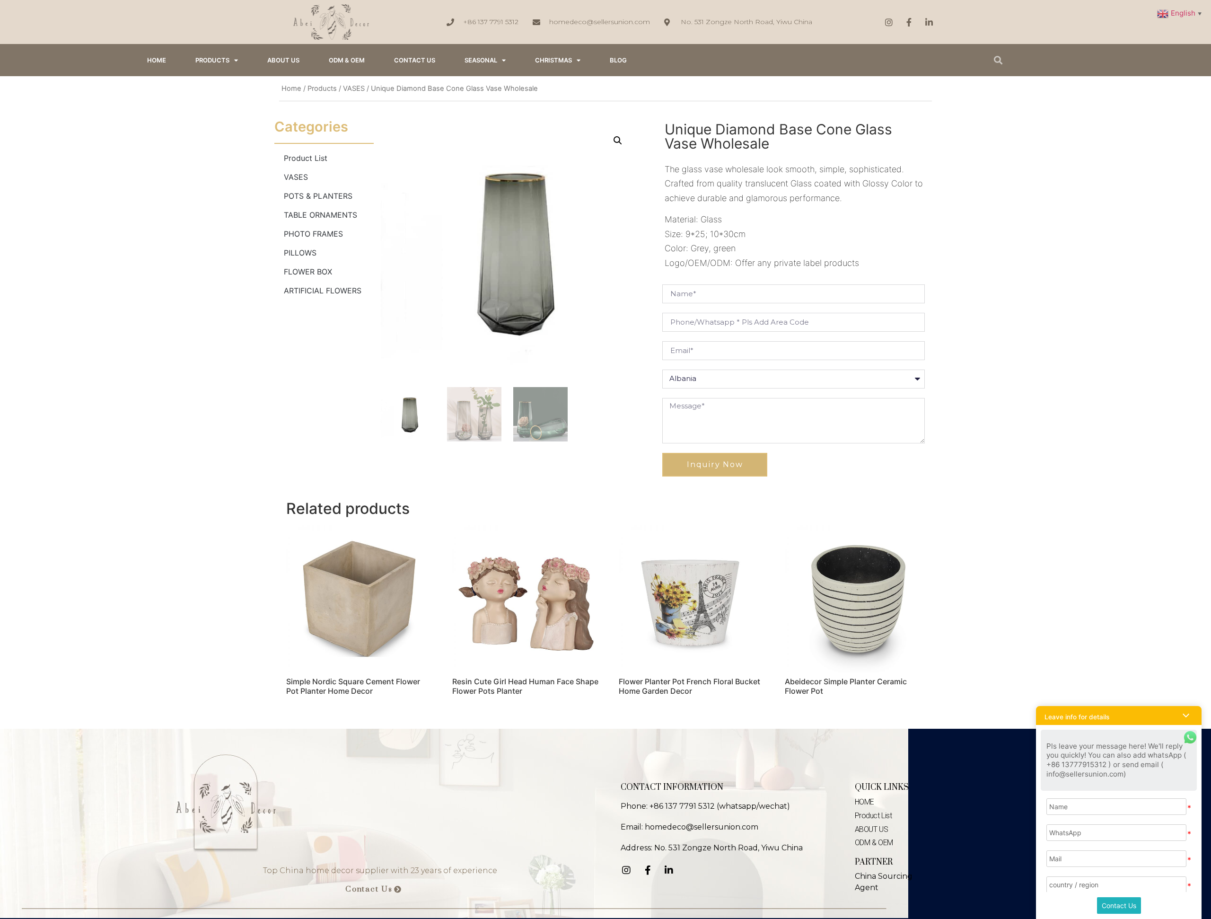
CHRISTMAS (553, 60)
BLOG (618, 60)
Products (212, 60)
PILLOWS (300, 252)
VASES (354, 88)
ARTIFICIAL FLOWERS (322, 290)
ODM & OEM (347, 60)
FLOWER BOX (308, 271)
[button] (373, 889)
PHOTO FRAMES (313, 234)
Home (291, 88)
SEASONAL (481, 60)
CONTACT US (414, 60)
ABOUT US (283, 60)
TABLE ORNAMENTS (320, 215)
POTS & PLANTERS (318, 196)
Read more (314, 715)
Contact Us (1119, 905)
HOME (156, 60)
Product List (305, 158)
